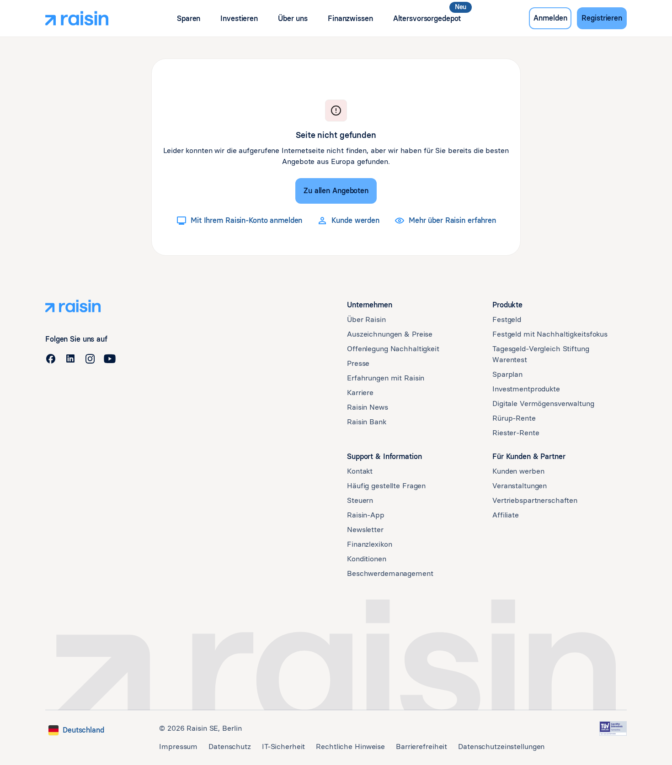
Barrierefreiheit (421, 746)
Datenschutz (229, 746)
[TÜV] (613, 728)
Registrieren (601, 18)
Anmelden (550, 18)
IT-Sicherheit (283, 746)
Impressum (178, 746)
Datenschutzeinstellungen (501, 746)
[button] (188, 18)
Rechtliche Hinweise (350, 746)
